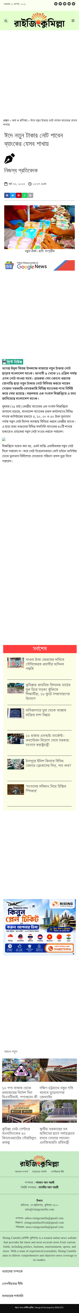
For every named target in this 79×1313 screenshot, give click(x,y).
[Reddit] (69, 3)
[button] (7, 195)
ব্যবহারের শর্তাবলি (39, 1171)
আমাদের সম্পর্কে (21, 1171)
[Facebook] (56, 3)
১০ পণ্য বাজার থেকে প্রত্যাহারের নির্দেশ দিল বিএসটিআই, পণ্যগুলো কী (19, 1092)
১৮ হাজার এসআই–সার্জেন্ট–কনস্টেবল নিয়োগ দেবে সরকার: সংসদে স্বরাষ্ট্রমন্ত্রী (48, 740)
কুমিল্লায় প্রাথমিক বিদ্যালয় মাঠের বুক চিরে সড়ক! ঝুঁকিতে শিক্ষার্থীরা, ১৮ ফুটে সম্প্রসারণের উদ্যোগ (48, 692)
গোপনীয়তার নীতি (57, 1171)
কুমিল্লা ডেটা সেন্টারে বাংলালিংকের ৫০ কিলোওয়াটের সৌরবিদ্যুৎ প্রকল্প (19, 1136)
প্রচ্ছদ (6, 120)
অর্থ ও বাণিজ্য (19, 120)
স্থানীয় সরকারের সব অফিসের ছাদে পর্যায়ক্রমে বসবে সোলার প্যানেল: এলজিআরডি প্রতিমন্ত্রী (57, 1136)
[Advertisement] (39, 71)
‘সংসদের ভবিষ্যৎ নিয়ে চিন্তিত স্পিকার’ (46, 788)
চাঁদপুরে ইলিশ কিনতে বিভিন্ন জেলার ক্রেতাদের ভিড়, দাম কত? (48, 763)
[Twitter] (60, 3)
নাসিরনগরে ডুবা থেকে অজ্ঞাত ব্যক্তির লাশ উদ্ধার (46, 712)
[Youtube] (64, 3)
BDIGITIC (59, 1307)
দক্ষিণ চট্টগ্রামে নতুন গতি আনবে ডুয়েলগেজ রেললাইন (56, 1092)
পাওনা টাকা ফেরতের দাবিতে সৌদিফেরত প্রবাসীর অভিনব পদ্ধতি (45, 664)
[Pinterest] (73, 3)
